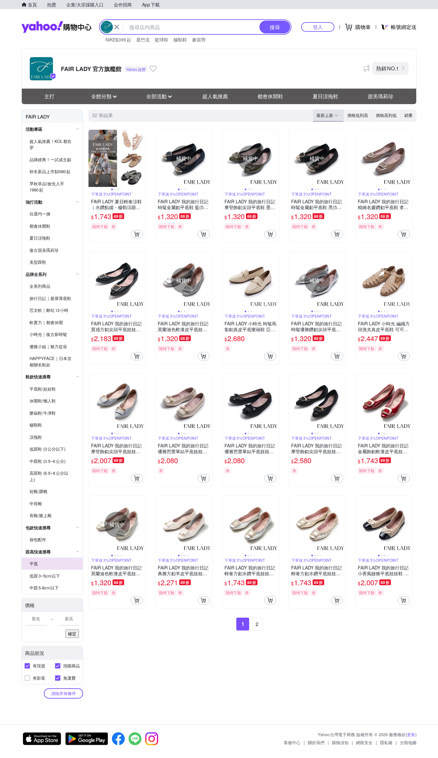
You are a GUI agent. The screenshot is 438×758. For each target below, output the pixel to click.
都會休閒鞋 (270, 96)
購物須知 (340, 742)
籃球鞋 (161, 39)
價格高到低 (386, 115)
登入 (318, 26)
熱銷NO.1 (387, 68)
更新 (411, 734)
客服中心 (292, 742)
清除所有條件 (63, 693)
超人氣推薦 (215, 96)
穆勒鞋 (180, 39)
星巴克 (143, 39)
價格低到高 (357, 115)
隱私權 (386, 742)
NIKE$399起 (118, 39)
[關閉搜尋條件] (117, 27)
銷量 (408, 115)
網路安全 (364, 742)
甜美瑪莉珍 (380, 96)
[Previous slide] (92, 158)
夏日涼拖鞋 (325, 96)
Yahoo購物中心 (56, 27)
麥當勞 (199, 39)
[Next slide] (141, 158)
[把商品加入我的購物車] (137, 234)
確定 (72, 633)
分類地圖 (408, 742)
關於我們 (316, 742)
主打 (49, 96)
